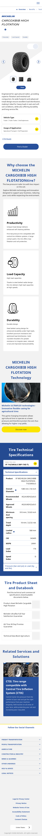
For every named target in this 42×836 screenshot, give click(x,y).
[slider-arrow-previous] (3, 61)
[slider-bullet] (13, 79)
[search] (33, 3)
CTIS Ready (6, 139)
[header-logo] (10, 3)
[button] (5, 29)
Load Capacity (15, 37)
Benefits (32, 9)
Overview (22, 9)
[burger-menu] (38, 3)
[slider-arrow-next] (38, 61)
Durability (25, 37)
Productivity (5, 37)
